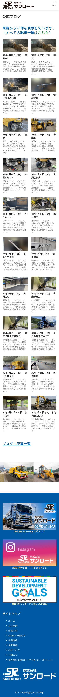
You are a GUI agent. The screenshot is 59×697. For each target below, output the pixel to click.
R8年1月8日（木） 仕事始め (43, 255)
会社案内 (12, 625)
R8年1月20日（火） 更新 (15, 136)
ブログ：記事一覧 (17, 443)
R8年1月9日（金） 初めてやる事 (14, 255)
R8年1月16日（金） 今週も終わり (15, 176)
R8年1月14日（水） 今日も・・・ (15, 215)
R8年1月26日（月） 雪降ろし (15, 57)
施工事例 (12, 645)
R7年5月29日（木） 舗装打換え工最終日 (15, 334)
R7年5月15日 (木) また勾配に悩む (43, 414)
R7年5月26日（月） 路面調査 (43, 374)
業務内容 (12, 630)
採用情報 (12, 640)
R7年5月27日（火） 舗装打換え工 (15, 374)
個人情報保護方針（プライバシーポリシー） (31, 659)
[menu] (54, 3)
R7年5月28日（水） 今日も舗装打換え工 (43, 334)
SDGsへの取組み (17, 635)
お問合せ (12, 654)
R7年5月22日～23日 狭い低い (15, 414)
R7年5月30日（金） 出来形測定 (43, 295)
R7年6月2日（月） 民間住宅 (14, 295)
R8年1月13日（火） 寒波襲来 (43, 215)
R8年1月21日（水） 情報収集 (43, 96)
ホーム (11, 620)
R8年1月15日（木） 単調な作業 (43, 176)
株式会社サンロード (34, 692)
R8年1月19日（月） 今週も (43, 136)
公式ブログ (14, 650)
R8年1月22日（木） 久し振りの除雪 (15, 96)
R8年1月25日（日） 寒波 (43, 57)
